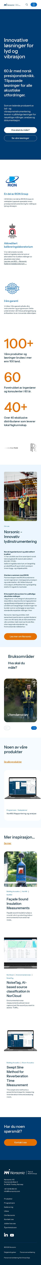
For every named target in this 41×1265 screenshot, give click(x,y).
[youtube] (12, 1235)
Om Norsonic (9, 1215)
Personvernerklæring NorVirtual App (17, 1257)
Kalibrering (8, 1207)
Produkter (8, 1199)
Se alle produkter (13, 762)
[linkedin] (6, 1235)
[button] (7, 728)
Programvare (9, 1203)
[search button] (27, 4)
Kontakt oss (9, 1219)
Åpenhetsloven (10, 1227)
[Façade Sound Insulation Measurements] (20, 892)
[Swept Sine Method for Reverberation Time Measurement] (20, 1066)
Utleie (6, 1211)
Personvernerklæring (27, 1252)
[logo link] (12, 4)
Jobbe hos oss (10, 1223)
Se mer (7, 843)
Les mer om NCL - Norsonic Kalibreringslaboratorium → (15, 262)
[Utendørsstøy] (20, 700)
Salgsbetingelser (10, 1252)
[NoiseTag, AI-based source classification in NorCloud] (20, 978)
